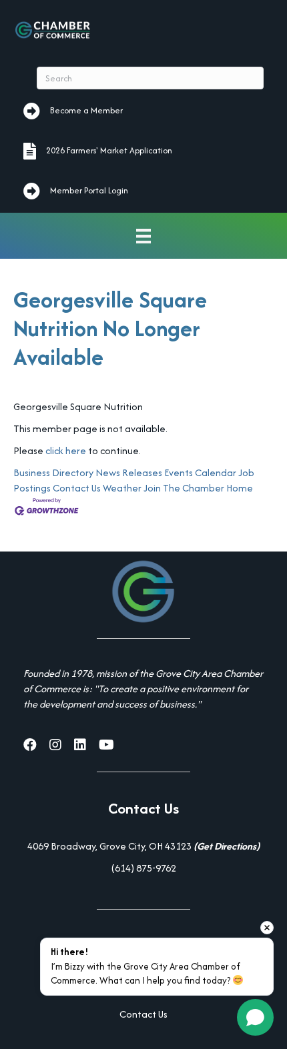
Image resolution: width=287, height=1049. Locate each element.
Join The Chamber (184, 488)
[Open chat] (255, 1017)
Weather (122, 488)
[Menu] (143, 236)
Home (239, 488)
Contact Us (77, 488)
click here (65, 450)
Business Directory (53, 472)
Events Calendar (200, 472)
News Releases (128, 472)
